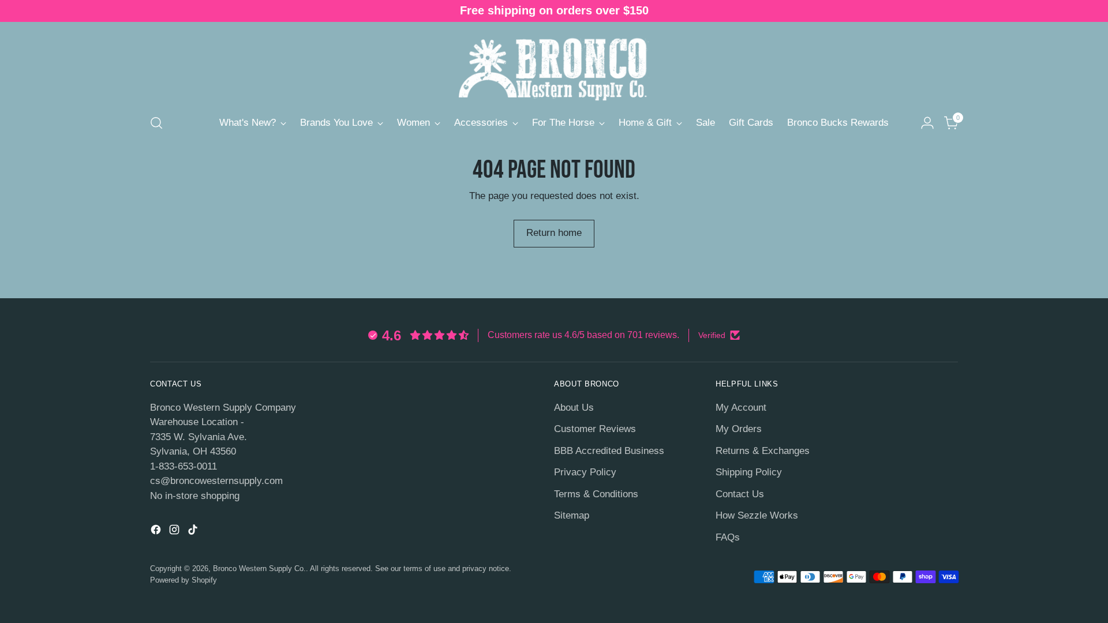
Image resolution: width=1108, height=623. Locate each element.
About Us (574, 407)
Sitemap (571, 515)
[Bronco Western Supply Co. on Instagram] (175, 532)
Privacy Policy (585, 472)
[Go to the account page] (927, 122)
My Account (741, 407)
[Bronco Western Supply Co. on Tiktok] (194, 532)
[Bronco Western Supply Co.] (554, 66)
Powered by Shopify (183, 580)
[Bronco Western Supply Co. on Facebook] (157, 532)
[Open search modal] (156, 122)
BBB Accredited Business (609, 450)
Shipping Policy (749, 472)
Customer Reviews (595, 428)
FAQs (728, 537)
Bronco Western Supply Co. (259, 568)
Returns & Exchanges (763, 450)
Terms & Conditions (596, 494)
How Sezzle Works (757, 515)
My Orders (739, 428)
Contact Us (740, 494)
